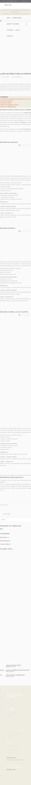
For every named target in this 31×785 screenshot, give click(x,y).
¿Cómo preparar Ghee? (13, 665)
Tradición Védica (4, 544)
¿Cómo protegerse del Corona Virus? (18, 670)
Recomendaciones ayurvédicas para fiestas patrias (13, 750)
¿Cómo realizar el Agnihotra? (15, 675)
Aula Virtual (24, 1)
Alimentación (3, 537)
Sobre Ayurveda (4, 541)
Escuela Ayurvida (18, 77)
